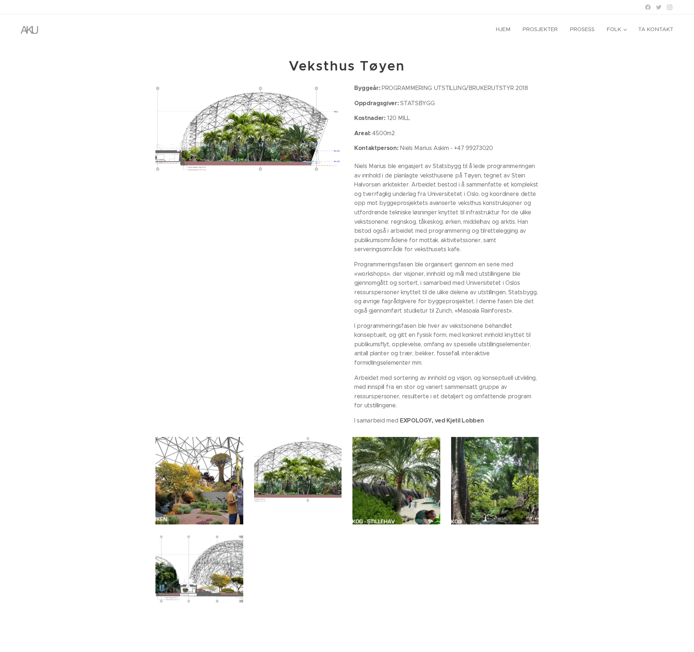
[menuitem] (503, 29)
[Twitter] (658, 7)
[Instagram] (669, 7)
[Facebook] (647, 7)
